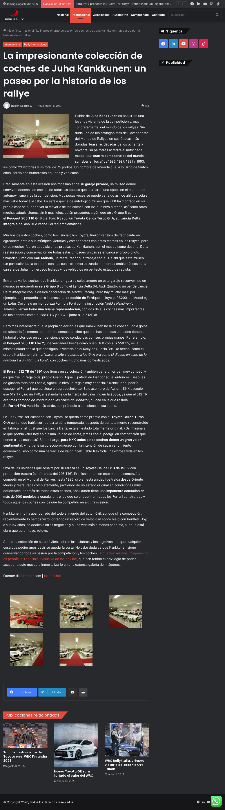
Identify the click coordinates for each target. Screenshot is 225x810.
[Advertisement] (190, 97)
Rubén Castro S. (21, 105)
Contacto (158, 14)
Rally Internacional (35, 44)
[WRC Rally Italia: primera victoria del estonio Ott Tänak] (127, 740)
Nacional (63, 14)
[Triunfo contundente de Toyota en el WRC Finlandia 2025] (25, 735)
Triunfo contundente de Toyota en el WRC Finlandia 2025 (25, 756)
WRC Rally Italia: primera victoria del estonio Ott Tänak (124, 764)
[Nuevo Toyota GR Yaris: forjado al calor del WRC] (76, 745)
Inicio (10, 30)
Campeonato (140, 14)
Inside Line (52, 576)
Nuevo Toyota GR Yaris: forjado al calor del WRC (73, 773)
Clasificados (101, 14)
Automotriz (120, 14)
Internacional (81, 14)
